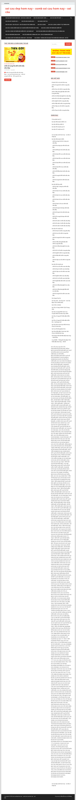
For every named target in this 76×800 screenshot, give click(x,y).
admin (13, 70)
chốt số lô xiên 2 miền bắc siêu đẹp (61, 220)
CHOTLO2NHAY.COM (61, 61)
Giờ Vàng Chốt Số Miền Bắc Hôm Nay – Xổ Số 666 (18, 37)
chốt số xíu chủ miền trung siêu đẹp (61, 89)
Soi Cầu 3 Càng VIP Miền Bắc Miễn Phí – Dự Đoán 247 (19, 31)
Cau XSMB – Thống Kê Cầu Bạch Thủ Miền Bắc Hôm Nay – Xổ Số (51, 37)
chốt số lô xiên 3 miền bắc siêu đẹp (61, 223)
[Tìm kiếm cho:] (61, 44)
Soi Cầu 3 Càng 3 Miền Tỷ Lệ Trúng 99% (58, 24)
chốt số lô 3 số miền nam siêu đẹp (60, 278)
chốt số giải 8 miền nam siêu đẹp (60, 275)
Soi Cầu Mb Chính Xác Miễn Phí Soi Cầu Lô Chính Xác (50, 31)
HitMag (70, 796)
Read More (7, 79)
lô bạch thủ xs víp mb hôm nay (59, 82)
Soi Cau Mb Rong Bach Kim (12, 34)
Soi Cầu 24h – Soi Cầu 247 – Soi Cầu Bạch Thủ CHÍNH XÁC (20, 24)
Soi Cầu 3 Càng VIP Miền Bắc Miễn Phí (51, 27)
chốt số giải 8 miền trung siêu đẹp (60, 101)
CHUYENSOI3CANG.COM (62, 57)
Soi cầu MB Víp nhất (55, 18)
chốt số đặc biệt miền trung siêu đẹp (61, 103)
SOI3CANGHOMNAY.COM (62, 68)
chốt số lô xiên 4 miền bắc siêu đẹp (61, 225)
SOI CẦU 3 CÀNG (42, 24)
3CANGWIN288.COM (61, 71)
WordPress (63, 796)
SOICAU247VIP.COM (61, 64)
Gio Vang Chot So (43, 21)
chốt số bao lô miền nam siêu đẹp (60, 269)
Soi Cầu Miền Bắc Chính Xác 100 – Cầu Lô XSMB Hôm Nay (37, 34)
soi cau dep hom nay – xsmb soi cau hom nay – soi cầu (38, 10)
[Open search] (71, 18)
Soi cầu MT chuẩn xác (11, 21)
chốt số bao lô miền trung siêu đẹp (60, 110)
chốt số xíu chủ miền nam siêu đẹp (61, 266)
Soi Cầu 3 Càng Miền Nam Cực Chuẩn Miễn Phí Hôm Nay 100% (22, 27)
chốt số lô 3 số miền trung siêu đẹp (60, 98)
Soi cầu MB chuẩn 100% (40, 18)
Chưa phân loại (56, 119)
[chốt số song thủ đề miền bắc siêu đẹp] (14, 54)
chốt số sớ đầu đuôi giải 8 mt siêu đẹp (61, 96)
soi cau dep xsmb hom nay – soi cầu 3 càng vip (18, 18)
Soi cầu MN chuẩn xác (28, 21)
